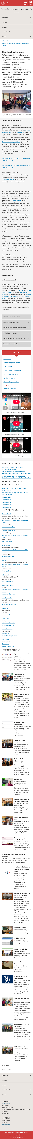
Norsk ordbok (7, 366)
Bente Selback (6, 545)
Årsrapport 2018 (7, 500)
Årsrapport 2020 (7, 502)
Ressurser (4, 27)
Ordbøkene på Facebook (11, 363)
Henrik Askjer (5, 618)
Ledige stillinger (17, 1132)
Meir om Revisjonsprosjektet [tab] (11, 317)
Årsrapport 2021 (7, 505)
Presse (25, 1132)
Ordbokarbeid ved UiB (10, 374)
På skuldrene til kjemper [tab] (10, 333)
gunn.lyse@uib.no (7, 541)
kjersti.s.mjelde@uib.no (8, 594)
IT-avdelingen (5, 633)
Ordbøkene (7, 359)
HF (7, 41)
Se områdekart (6, 1124)
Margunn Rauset (6, 514)
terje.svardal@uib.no (7, 581)
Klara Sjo (4, 560)
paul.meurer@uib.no (7, 615)
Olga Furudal (5, 639)
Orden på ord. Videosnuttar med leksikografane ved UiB (12, 468)
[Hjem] (3, 3)
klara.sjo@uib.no (6, 571)
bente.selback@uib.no (8, 556)
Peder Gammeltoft (7, 598)
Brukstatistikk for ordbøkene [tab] (11, 344)
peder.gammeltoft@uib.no (9, 604)
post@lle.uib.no (6, 1104)
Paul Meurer (5, 608)
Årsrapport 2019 (7, 497)
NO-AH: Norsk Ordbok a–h (12, 370)
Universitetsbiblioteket (8, 623)
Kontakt (4, 36)
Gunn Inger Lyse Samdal (8, 530)
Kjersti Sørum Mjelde (8, 585)
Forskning (4, 22)
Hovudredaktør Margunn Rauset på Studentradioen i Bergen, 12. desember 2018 (16, 477)
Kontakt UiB (8, 1132)
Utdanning (5, 17)
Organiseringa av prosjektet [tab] (11, 322)
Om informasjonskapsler (12, 1135)
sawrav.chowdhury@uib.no (9, 636)
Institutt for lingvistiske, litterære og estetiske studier (16, 297)
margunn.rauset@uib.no (8, 527)
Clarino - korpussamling (11, 382)
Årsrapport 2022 (7, 507)
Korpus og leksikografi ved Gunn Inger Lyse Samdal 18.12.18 (16, 489)
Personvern (23, 1135)
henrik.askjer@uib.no (8, 625)
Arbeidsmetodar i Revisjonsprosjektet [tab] (14, 338)
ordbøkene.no (16, 201)
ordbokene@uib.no (9, 388)
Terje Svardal (5, 575)
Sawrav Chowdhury (7, 629)
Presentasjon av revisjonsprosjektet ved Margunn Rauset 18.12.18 (15, 493)
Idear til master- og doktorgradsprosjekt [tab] (14, 327)
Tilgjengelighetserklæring (16, 1138)
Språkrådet (20, 132)
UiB (3, 41)
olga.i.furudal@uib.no (8, 646)
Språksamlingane (9, 378)
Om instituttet (6, 32)
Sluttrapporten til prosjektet (11, 142)
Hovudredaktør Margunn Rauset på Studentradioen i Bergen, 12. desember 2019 (16, 472)
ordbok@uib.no (9, 179)
